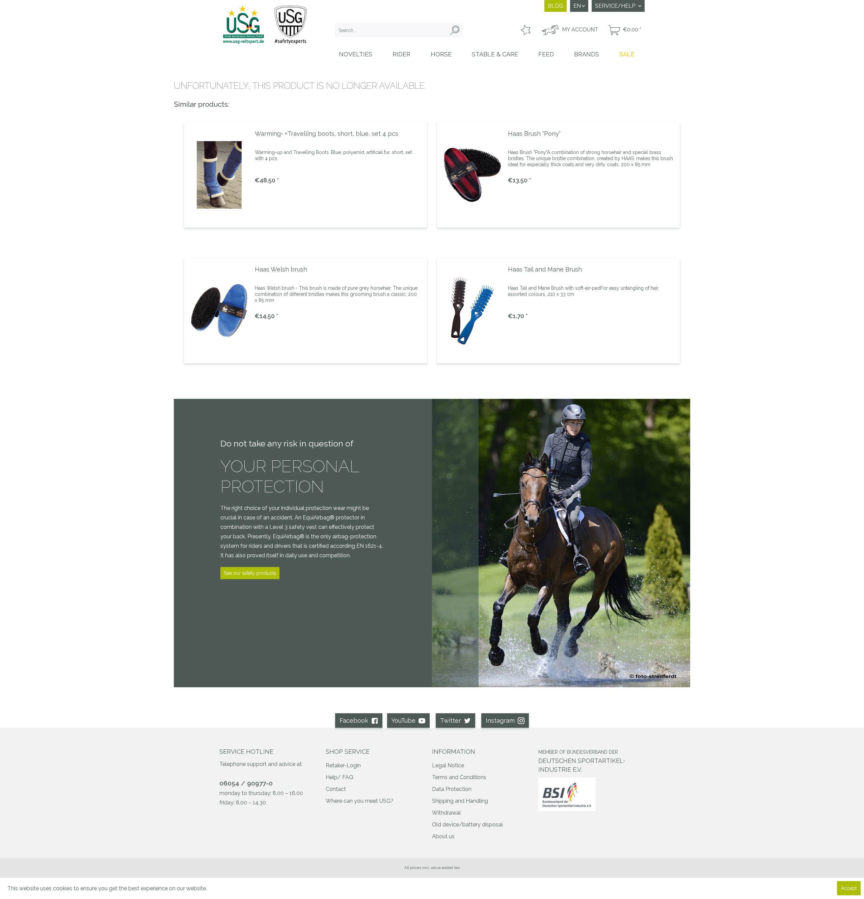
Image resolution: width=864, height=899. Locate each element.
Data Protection (451, 789)
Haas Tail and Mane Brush (545, 269)
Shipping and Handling (460, 801)
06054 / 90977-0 (246, 783)
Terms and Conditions (459, 777)
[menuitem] (399, 30)
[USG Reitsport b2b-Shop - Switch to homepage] (265, 31)
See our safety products (250, 573)
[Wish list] (524, 30)
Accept (849, 888)
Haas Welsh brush (281, 269)
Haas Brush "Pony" (534, 133)
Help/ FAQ (339, 777)
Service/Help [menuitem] (616, 6)
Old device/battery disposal (467, 824)
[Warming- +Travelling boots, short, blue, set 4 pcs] (219, 175)
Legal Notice (448, 765)
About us (443, 836)
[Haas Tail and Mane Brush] (472, 311)
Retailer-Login (343, 765)
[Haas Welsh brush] (219, 311)
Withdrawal (446, 813)
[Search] (455, 30)
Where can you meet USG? (360, 801)
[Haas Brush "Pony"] (472, 175)
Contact (336, 789)
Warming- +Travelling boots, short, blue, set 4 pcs (326, 133)
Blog (555, 6)
